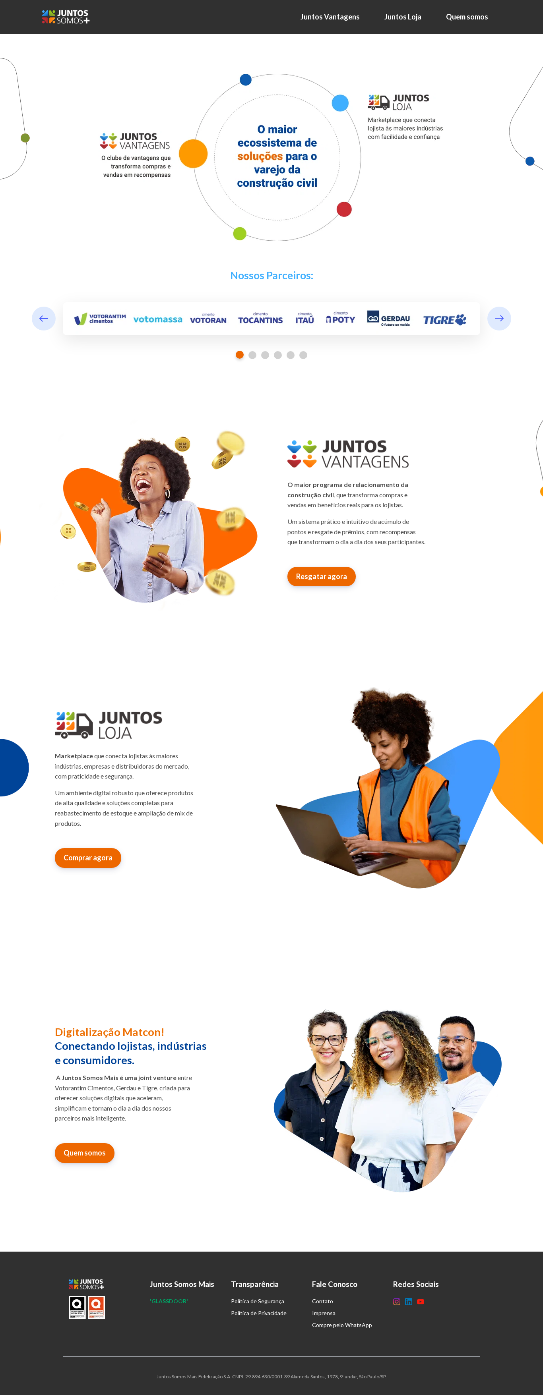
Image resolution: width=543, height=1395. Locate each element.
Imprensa (323, 1313)
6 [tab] (303, 355)
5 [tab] (291, 355)
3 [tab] (265, 355)
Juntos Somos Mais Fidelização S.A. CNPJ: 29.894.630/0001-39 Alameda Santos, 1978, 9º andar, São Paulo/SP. (272, 1377)
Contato (322, 1301)
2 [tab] (252, 355)
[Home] (68, 17)
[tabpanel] (271, 318)
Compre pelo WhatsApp (342, 1325)
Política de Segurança (257, 1301)
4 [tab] (278, 355)
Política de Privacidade (259, 1313)
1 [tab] (240, 355)
